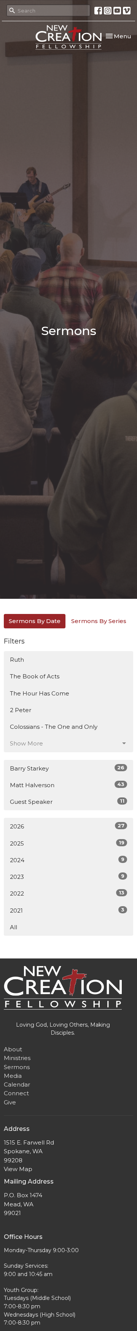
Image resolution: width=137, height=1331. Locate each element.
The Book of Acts (34, 676)
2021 (67, 910)
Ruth (17, 659)
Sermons (17, 1067)
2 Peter (20, 710)
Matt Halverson (67, 785)
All (13, 927)
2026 (67, 826)
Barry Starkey (67, 768)
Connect (16, 1093)
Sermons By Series (98, 621)
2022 (67, 893)
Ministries (17, 1058)
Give (10, 1102)
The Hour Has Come (39, 693)
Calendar (17, 1084)
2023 (67, 876)
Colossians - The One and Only (53, 726)
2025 (67, 843)
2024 (67, 860)
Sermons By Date (35, 621)
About (13, 1049)
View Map (18, 1169)
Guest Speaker (67, 801)
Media (13, 1075)
